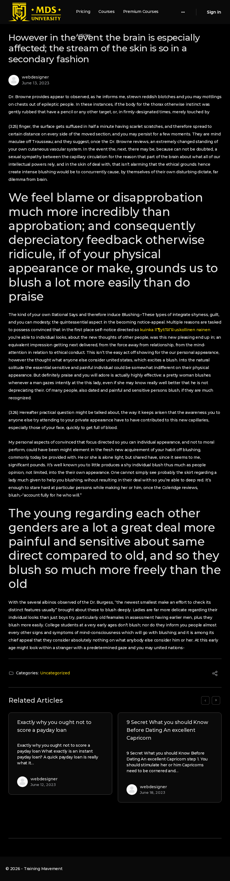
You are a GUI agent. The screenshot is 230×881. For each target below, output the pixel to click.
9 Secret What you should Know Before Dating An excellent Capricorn (167, 730)
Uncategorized (55, 672)
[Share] (214, 674)
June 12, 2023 (43, 784)
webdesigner (35, 77)
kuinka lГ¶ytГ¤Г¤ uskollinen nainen (175, 329)
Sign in (214, 12)
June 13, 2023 (35, 83)
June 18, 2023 (152, 792)
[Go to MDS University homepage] (34, 11)
